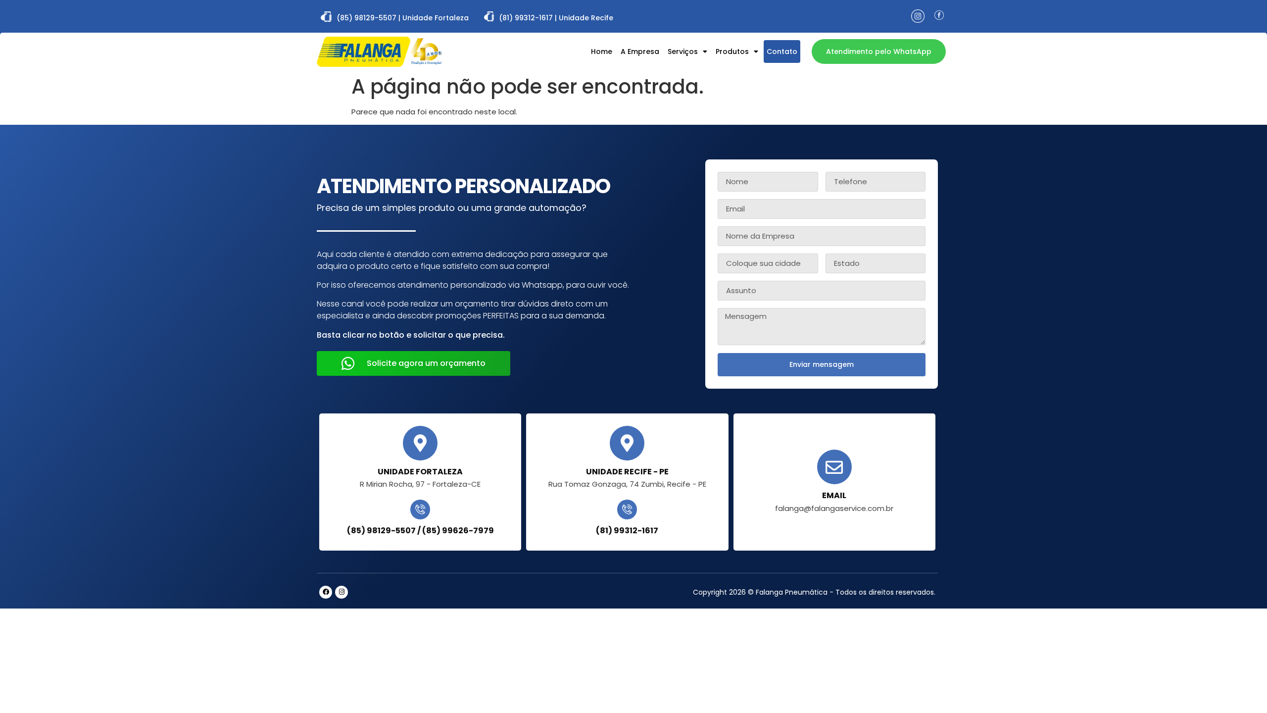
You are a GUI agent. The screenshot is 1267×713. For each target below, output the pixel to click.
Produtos (732, 51)
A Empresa (640, 51)
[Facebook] (325, 592)
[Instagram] (341, 592)
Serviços (683, 51)
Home (601, 51)
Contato (782, 51)
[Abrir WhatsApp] (1242, 688)
